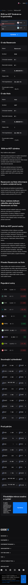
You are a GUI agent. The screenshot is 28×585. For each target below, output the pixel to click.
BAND (5, 406)
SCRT (5, 461)
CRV (5, 473)
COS (5, 371)
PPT (22, 371)
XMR (22, 394)
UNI (5, 417)
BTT (5, 383)
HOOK (22, 417)
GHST (5, 400)
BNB (22, 412)
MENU (24, 3)
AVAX (5, 438)
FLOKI (22, 485)
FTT (22, 455)
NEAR (22, 400)
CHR (5, 365)
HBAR (5, 377)
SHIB (22, 389)
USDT (22, 365)
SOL (22, 450)
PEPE (5, 485)
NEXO (5, 455)
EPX (5, 479)
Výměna (10, 10)
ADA (22, 383)
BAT (5, 412)
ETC (22, 444)
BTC (22, 406)
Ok (23, 579)
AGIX (5, 467)
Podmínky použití (6, 580)
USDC (5, 389)
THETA (6, 394)
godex (4, 10)
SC (21, 467)
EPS (22, 479)
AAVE (22, 438)
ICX (22, 432)
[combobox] (19, 3)
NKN (22, 377)
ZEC (5, 444)
